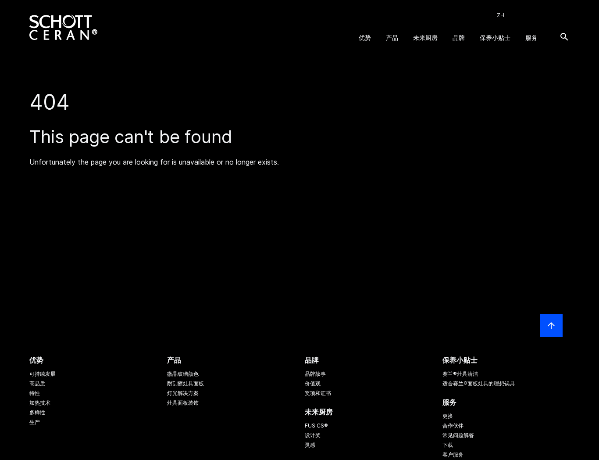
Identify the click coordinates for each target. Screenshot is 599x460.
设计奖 (313, 435)
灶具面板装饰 (183, 402)
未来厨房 (425, 37)
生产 (34, 422)
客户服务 (453, 454)
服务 (531, 37)
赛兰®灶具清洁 (460, 373)
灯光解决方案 (183, 393)
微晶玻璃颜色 (183, 373)
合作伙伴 (453, 425)
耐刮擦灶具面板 (185, 383)
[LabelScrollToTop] (551, 325)
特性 (34, 393)
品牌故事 (315, 373)
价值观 (313, 383)
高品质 (37, 383)
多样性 (37, 412)
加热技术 (39, 402)
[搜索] (564, 37)
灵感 (310, 445)
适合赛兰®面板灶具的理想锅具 (478, 383)
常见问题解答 (458, 435)
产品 (392, 37)
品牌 (459, 37)
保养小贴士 (495, 37)
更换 (447, 416)
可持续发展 (42, 373)
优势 (365, 37)
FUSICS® (316, 425)
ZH (500, 15)
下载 (447, 445)
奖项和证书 (318, 393)
